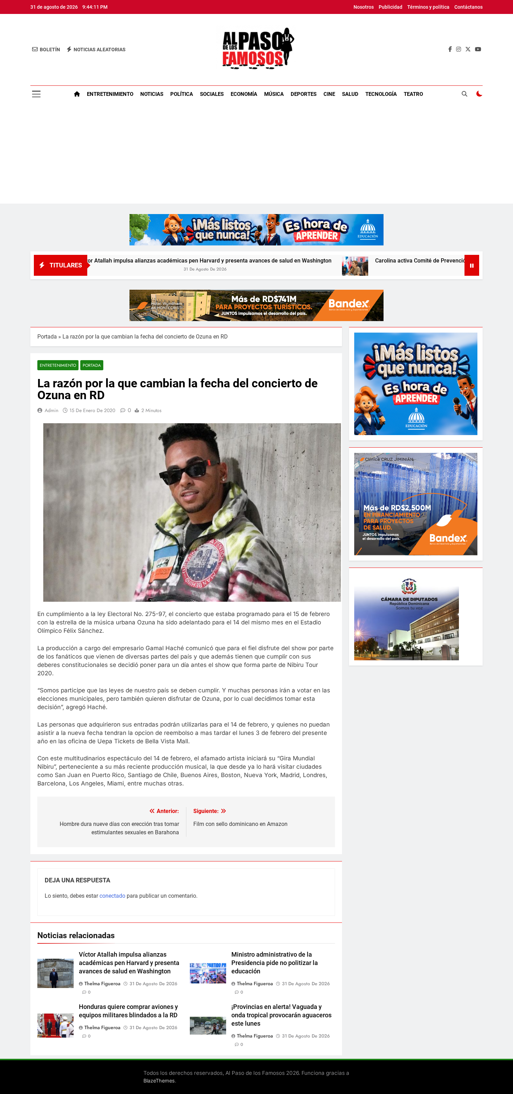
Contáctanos (468, 7)
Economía (244, 94)
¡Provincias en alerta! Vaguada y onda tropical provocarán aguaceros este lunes (281, 1015)
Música (274, 94)
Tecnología (381, 94)
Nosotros (364, 7)
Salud (350, 94)
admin (51, 410)
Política (181, 94)
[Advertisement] (256, 155)
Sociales (212, 94)
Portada (47, 336)
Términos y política (428, 7)
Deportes (304, 94)
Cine (329, 94)
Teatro (413, 94)
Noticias (151, 94)
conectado (112, 895)
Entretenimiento (110, 94)
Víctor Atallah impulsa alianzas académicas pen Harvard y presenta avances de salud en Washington (154, 260)
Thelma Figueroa (102, 983)
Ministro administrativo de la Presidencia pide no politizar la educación (274, 963)
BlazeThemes (159, 1081)
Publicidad (390, 7)
